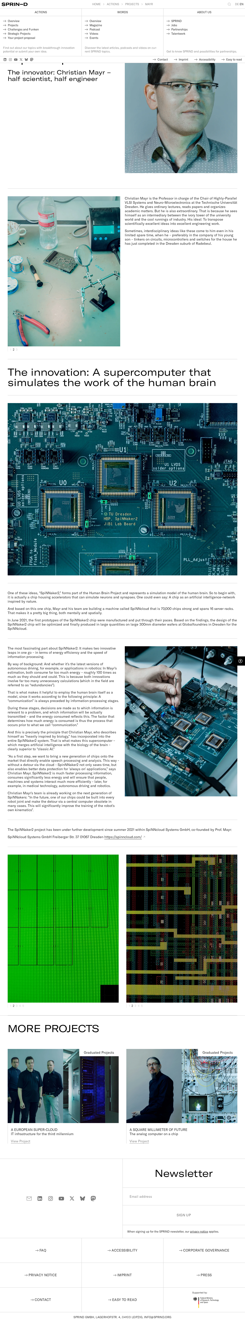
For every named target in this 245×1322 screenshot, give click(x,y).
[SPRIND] (47, 4)
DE (237, 4)
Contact (43, 1299)
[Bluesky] (26, 59)
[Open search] (230, 4)
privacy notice (199, 1231)
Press (206, 1275)
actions (41, 12)
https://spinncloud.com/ (123, 837)
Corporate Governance (206, 1250)
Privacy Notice (43, 1275)
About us (204, 12)
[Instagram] (10, 59)
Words (122, 12)
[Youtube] (16, 59)
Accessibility (124, 1250)
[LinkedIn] (5, 59)
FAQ (42, 1250)
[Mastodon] (32, 59)
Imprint (124, 1275)
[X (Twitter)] (21, 59)
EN (241, 4)
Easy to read (124, 1299)
